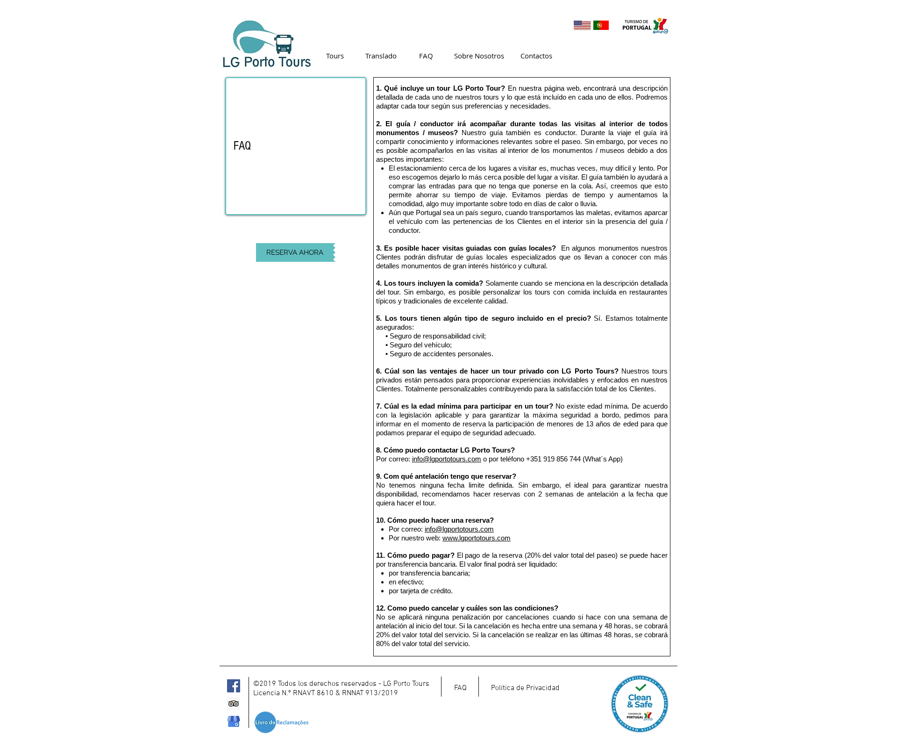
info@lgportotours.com (446, 459)
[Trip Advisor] (233, 703)
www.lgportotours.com (476, 538)
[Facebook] (233, 685)
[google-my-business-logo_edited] (233, 721)
